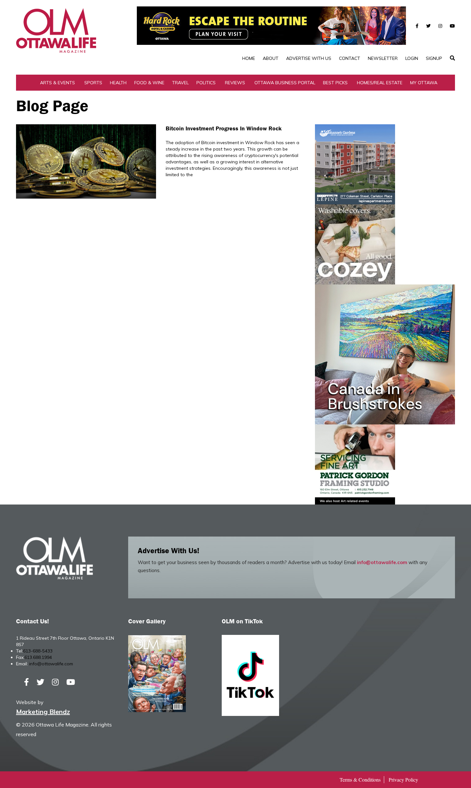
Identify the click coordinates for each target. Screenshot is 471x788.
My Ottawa (423, 83)
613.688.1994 (38, 657)
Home (248, 58)
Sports (93, 83)
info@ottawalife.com (382, 562)
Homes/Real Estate (379, 83)
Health (118, 83)
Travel (180, 83)
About (270, 58)
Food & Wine (149, 83)
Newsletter (383, 58)
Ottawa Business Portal (284, 83)
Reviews (235, 83)
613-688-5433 (38, 651)
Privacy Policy (403, 779)
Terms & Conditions (360, 779)
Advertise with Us (308, 58)
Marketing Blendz (43, 712)
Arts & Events (57, 83)
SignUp (434, 58)
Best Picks (335, 83)
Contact (349, 58)
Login (411, 58)
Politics (206, 83)
